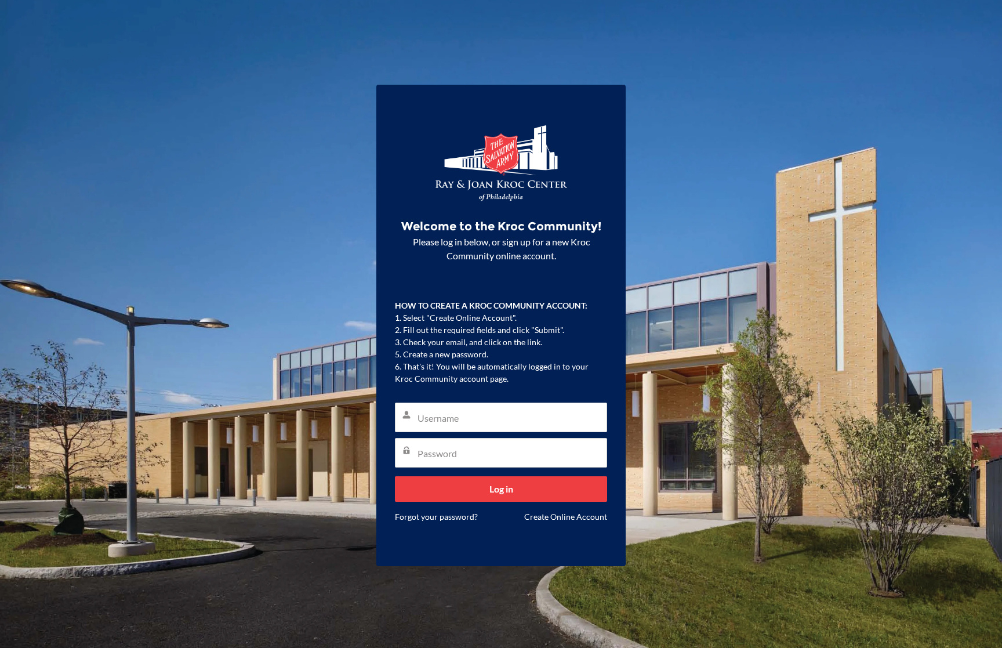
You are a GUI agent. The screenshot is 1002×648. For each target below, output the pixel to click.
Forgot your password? (436, 517)
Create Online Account (565, 517)
